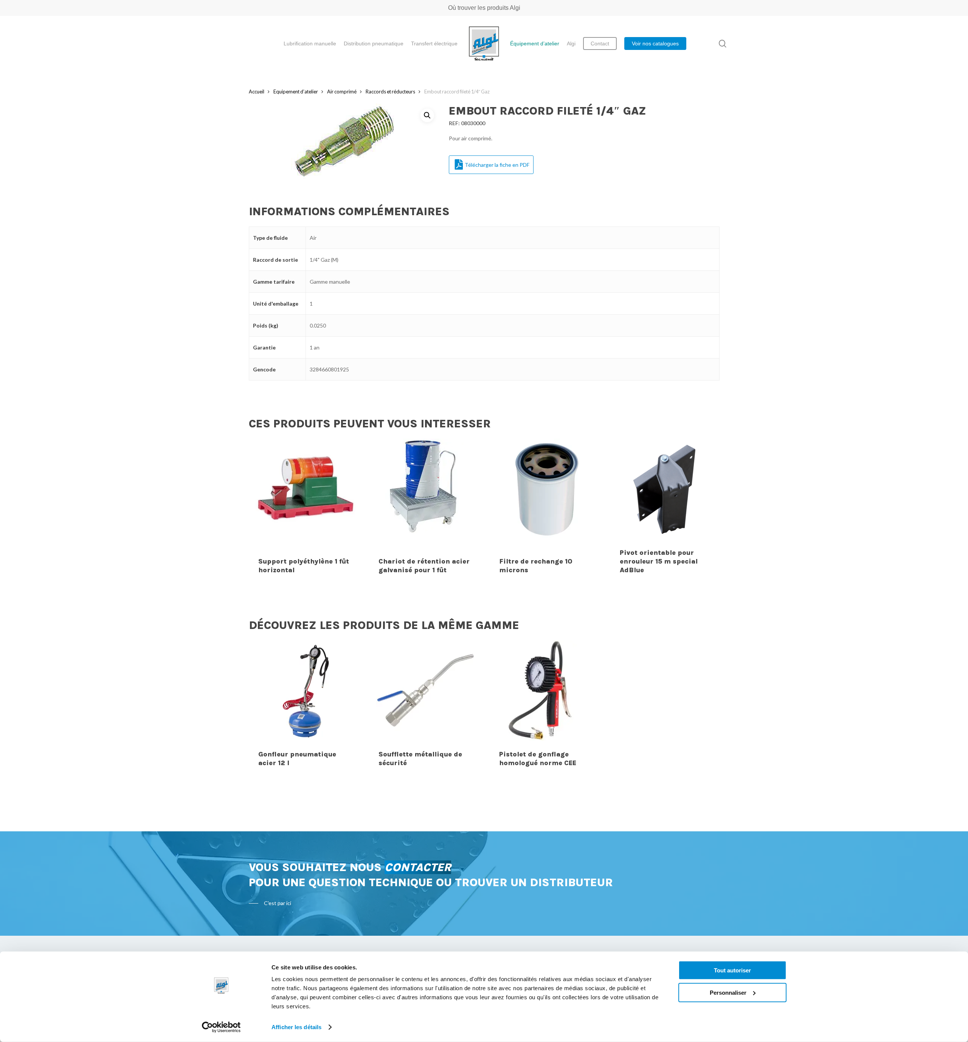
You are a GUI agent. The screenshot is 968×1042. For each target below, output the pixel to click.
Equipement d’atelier (295, 92)
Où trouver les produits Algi (484, 8)
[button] (427, 115)
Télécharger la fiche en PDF (497, 165)
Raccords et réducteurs (390, 92)
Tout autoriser (732, 970)
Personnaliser (728, 992)
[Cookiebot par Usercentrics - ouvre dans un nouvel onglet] (221, 1027)
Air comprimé (342, 92)
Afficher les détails (296, 1027)
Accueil (256, 92)
